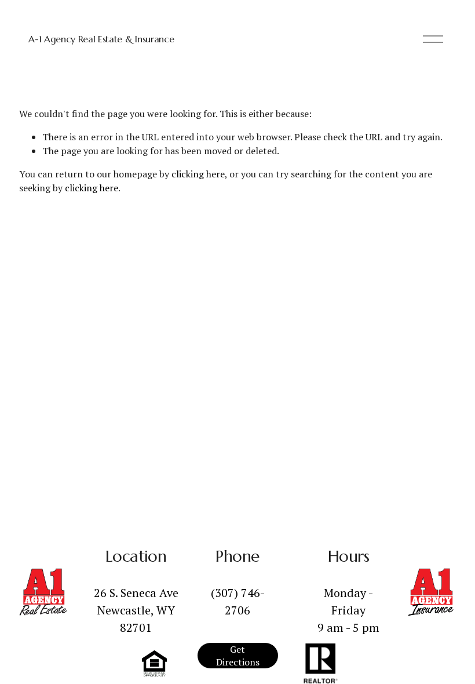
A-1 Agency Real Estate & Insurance (101, 39)
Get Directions (238, 655)
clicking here (198, 174)
